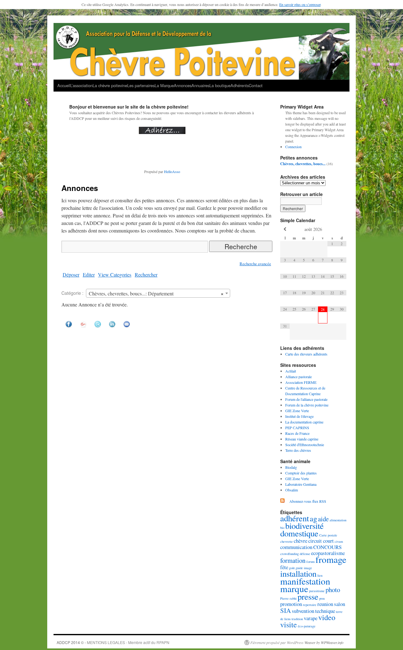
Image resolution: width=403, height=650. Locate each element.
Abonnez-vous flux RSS (307, 501)
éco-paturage (306, 626)
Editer (89, 274)
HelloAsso (172, 171)
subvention (303, 610)
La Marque (164, 85)
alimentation (338, 520)
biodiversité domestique (302, 529)
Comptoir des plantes (301, 472)
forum (310, 561)
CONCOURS (327, 547)
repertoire (309, 604)
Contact (256, 85)
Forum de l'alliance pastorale (306, 399)
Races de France (297, 433)
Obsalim (291, 489)
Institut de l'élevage (299, 416)
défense (305, 554)
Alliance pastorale (298, 376)
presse (308, 596)
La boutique (219, 85)
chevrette (286, 541)
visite (288, 624)
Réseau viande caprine (301, 438)
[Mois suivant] (341, 229)
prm (322, 598)
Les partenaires (141, 85)
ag (313, 518)
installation (298, 573)
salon (339, 604)
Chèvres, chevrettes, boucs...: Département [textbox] (156, 293)
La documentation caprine (304, 421)
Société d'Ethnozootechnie (304, 444)
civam (339, 541)
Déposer (71, 274)
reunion (325, 604)
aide (323, 518)
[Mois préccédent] (285, 229)
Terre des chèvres (298, 450)
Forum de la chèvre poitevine (306, 404)
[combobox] (158, 293)
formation (292, 560)
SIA (285, 610)
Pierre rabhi (288, 598)
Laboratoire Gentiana (300, 484)
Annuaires (200, 85)
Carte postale (328, 535)
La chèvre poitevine (110, 85)
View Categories (114, 274)
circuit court (321, 540)
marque (294, 588)
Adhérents (239, 85)
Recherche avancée (255, 263)
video (326, 617)
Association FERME (300, 382)
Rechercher (146, 274)
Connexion (293, 146)
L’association (81, 85)
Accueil (63, 85)
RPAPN (162, 642)
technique (325, 610)
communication (296, 547)
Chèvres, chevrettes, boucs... (303, 163)
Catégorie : (72, 293)
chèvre (300, 540)
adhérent (294, 518)
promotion (291, 604)
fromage (330, 559)
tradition (297, 619)
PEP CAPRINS (297, 427)
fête (284, 567)
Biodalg (291, 467)
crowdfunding (289, 554)
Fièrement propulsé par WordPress (277, 642)
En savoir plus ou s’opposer (300, 4)
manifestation (305, 581)
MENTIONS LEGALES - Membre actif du (121, 642)
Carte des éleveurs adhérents (306, 353)
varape (310, 618)
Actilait (290, 370)
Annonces (182, 85)
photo (333, 589)
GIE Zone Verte (297, 410)
